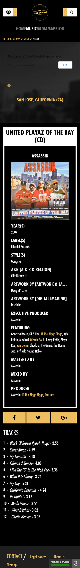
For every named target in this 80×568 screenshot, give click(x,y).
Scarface (49, 395)
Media (42, 28)
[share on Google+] (64, 417)
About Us (59, 557)
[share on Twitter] (38, 417)
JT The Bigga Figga (51, 334)
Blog (59, 28)
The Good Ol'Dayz (11, 39)
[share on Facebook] (14, 417)
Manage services (60, 561)
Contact (14, 556)
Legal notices (38, 557)
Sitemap (12, 565)
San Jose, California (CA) (40, 100)
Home (21, 28)
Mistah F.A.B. (37, 340)
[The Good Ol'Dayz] (40, 12)
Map (51, 28)
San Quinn (23, 345)
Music (31, 28)
